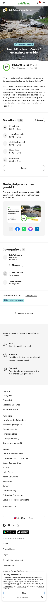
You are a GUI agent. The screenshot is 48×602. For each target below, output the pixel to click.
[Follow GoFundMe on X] (13, 525)
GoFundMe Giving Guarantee (22, 374)
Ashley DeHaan (16, 272)
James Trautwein (16, 134)
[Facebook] (17, 228)
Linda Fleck (14, 150)
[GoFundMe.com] (24, 3)
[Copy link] (11, 228)
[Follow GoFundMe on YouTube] (9, 525)
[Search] (4, 3)
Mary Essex (14, 126)
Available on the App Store (23, 532)
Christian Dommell (17, 142)
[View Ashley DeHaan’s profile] (5, 273)
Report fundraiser (26, 313)
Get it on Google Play (9, 532)
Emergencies (31, 296)
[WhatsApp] (24, 228)
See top (40, 120)
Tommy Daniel (15, 281)
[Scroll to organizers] (6, 9)
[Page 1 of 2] (23, 56)
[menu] (43, 3)
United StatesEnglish (25, 518)
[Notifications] (38, 3)
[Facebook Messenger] (30, 228)
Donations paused (25, 44)
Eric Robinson (15, 255)
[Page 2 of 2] (25, 56)
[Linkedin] (37, 228)
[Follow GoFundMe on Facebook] (4, 525)
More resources (10, 506)
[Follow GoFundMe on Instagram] (18, 525)
